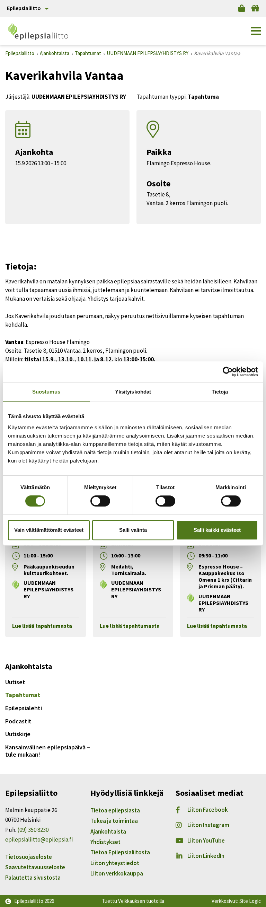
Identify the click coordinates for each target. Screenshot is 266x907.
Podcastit (18, 721)
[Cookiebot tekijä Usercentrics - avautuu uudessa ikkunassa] (227, 372)
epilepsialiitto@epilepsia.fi (39, 839)
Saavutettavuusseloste (35, 867)
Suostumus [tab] (46, 392)
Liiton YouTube (206, 840)
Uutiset (15, 682)
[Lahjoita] (255, 8)
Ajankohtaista (108, 831)
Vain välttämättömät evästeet (48, 530)
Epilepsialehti (23, 708)
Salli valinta (133, 530)
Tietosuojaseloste (28, 857)
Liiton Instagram (208, 824)
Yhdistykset (105, 842)
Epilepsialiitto (24, 8)
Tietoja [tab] (220, 392)
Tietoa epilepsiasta (115, 810)
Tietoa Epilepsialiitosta (120, 852)
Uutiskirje (17, 734)
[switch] (100, 501)
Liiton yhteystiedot (114, 863)
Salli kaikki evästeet (217, 530)
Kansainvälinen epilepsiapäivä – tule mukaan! (47, 751)
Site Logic (250, 901)
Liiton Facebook (207, 809)
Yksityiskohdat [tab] (133, 392)
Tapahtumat (22, 695)
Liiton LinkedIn (205, 855)
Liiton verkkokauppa (116, 873)
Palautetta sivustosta (33, 877)
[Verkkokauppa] (241, 8)
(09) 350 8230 (32, 830)
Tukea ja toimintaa (114, 821)
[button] (256, 31)
